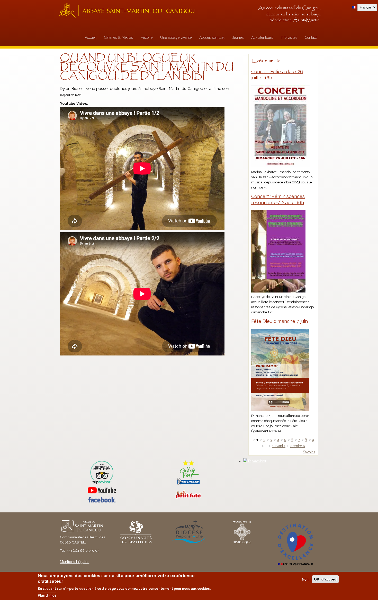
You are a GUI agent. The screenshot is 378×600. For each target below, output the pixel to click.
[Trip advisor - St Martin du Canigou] (101, 472)
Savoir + (309, 452)
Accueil (90, 37)
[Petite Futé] (188, 497)
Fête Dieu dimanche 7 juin (279, 321)
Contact (311, 37)
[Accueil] (128, 10)
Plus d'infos (47, 595)
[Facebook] (102, 501)
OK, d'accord (325, 579)
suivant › (278, 446)
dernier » (297, 446)
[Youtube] (101, 490)
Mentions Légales (74, 562)
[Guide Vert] (188, 484)
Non (305, 579)
